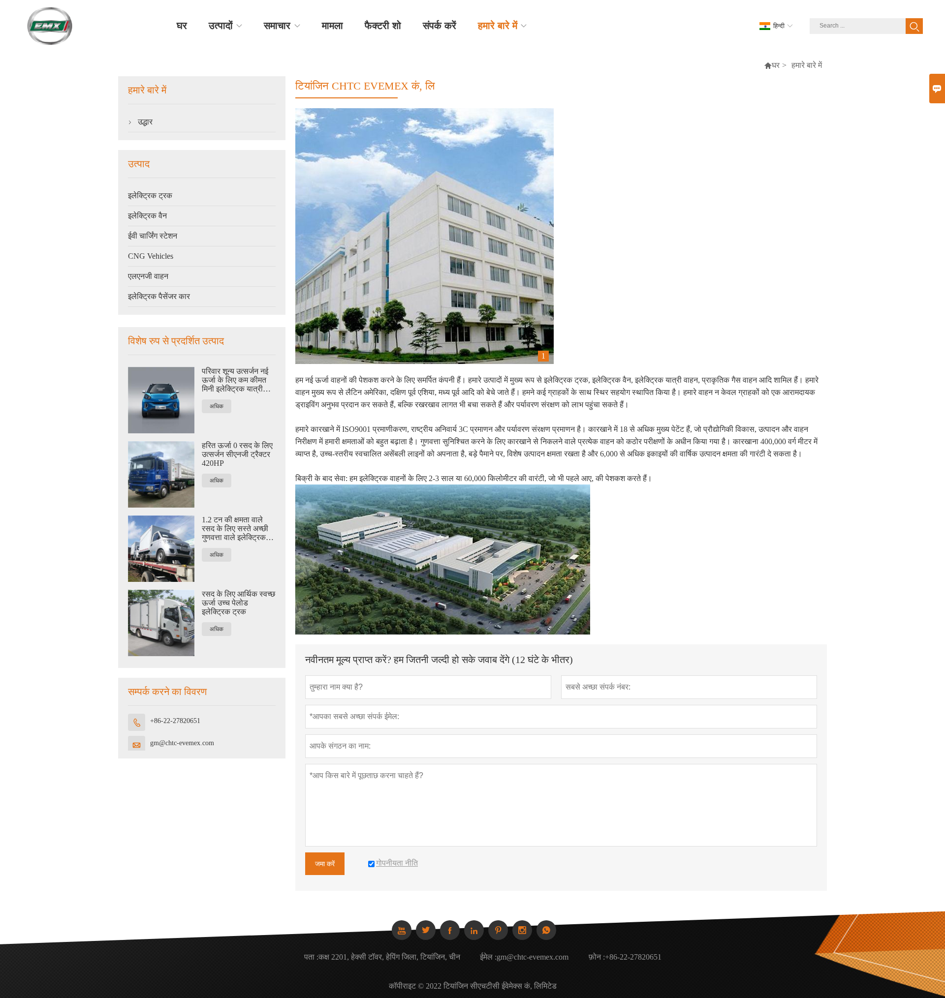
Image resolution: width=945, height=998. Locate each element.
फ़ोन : (597, 957)
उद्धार (145, 122)
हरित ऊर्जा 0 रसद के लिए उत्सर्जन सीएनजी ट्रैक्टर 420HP (237, 454)
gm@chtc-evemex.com (182, 743)
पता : (311, 957)
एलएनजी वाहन (148, 276)
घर (776, 65)
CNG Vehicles (150, 256)
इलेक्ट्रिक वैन (147, 216)
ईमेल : (488, 957)
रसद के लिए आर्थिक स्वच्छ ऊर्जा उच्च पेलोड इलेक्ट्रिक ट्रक (238, 603)
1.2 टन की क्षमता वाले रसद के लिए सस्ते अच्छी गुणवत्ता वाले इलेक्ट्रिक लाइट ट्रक (235, 528)
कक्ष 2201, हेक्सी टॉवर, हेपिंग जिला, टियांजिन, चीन (389, 957)
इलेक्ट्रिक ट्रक (150, 195)
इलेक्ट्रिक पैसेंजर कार (159, 296)
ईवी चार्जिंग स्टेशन (152, 236)
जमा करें (325, 864)
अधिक (216, 406)
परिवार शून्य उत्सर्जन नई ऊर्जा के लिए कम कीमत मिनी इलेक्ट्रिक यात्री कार (235, 380)
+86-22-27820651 (175, 721)
